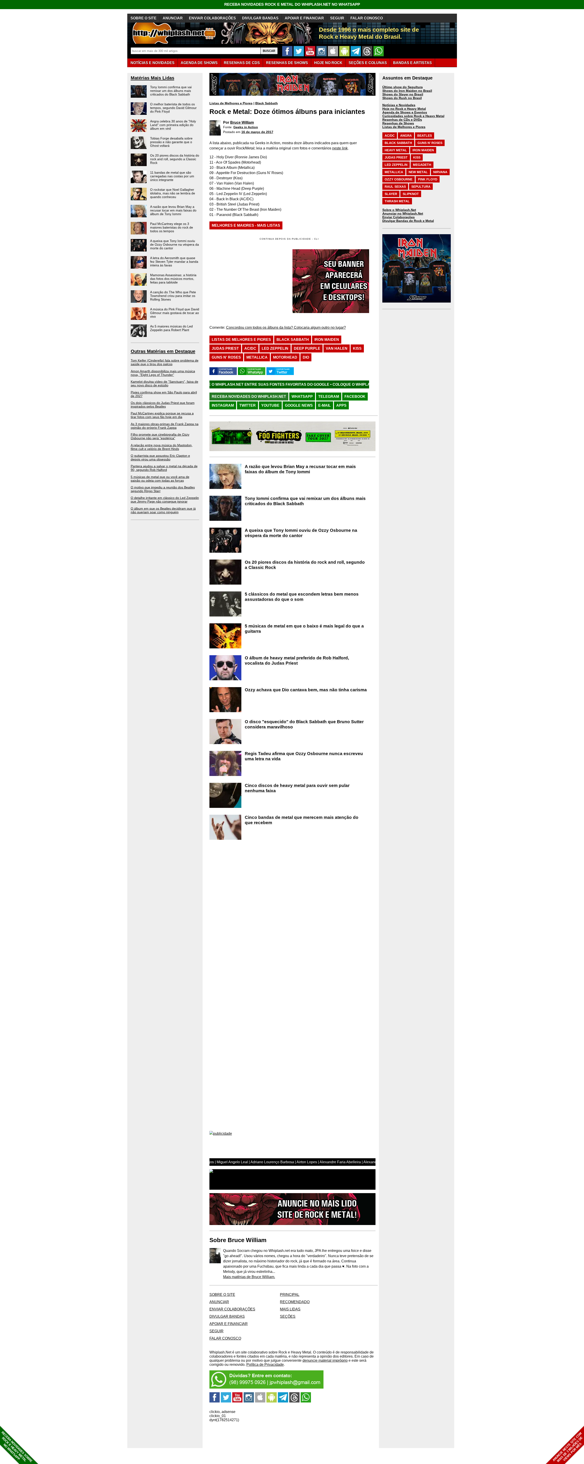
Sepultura (420, 186)
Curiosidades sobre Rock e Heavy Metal (413, 116)
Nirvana (440, 172)
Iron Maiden (326, 340)
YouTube (270, 405)
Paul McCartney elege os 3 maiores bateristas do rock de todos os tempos (171, 227)
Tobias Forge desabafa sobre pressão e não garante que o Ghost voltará (171, 141)
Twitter (247, 405)
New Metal (418, 172)
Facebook (354, 396)
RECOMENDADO (295, 1302)
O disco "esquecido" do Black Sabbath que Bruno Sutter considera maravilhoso (304, 724)
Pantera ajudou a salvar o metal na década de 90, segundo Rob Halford (164, 468)
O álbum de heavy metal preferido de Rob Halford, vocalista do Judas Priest (297, 660)
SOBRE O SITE (143, 18)
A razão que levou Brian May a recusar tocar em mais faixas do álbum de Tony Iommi (173, 210)
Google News (299, 405)
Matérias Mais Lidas (152, 77)
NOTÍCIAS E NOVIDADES (152, 63)
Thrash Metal (397, 201)
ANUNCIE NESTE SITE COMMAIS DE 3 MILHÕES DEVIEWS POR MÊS (567, 1447)
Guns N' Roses (226, 357)
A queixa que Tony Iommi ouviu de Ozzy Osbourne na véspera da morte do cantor (174, 244)
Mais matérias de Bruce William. (249, 1277)
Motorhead (285, 357)
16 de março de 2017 (257, 132)
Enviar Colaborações (398, 217)
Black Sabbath (266, 103)
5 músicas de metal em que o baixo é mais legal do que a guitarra (304, 629)
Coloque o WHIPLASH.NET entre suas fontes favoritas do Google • (321, 384)
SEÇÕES (368, 63)
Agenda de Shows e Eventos (404, 112)
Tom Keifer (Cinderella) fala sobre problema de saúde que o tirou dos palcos (164, 362)
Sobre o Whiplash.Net (399, 210)
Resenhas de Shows (398, 123)
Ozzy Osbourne (398, 179)
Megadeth (422, 165)
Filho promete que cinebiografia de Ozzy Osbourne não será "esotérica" (160, 436)
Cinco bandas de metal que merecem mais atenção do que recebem (301, 820)
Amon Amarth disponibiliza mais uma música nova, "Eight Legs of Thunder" (163, 373)
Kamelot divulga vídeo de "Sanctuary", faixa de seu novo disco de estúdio (164, 383)
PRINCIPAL (289, 1295)
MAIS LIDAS (290, 1309)
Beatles (424, 135)
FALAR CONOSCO (366, 18)
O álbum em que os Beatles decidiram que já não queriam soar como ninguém (163, 510)
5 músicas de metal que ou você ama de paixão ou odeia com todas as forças (160, 478)
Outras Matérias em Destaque (163, 351)
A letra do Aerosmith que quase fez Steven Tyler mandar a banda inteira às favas (174, 261)
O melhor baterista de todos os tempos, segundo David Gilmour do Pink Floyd (173, 107)
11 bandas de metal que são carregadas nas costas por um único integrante (172, 176)
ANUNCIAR (173, 18)
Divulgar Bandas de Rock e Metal (408, 221)
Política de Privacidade (265, 1364)
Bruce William (242, 122)
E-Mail (324, 405)
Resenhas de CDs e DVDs (402, 119)
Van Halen (336, 348)
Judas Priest (225, 348)
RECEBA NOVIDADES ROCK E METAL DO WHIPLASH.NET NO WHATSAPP (292, 4)
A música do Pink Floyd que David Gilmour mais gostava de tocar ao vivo (174, 312)
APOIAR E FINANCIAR (304, 18)
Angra (406, 135)
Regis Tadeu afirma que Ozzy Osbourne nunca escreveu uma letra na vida (304, 756)
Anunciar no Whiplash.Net (402, 213)
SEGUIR (337, 18)
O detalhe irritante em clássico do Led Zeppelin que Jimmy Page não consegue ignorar (165, 499)
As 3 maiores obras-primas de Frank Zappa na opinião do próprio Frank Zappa (164, 425)
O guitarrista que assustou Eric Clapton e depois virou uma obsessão (160, 457)
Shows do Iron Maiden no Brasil (407, 90)
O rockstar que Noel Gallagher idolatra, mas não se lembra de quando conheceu (172, 193)
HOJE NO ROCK (328, 63)
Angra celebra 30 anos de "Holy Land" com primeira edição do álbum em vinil (173, 124)
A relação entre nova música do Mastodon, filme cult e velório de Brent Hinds (162, 447)
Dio (306, 357)
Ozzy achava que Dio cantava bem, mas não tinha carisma (306, 689)
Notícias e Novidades (398, 105)
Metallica (257, 357)
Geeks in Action (245, 127)
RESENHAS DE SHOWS (287, 63)
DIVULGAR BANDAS (260, 18)
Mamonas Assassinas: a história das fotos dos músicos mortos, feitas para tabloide (173, 278)
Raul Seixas (395, 186)
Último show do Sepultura (402, 87)
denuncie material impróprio (325, 1360)
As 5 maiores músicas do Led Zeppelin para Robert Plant (171, 328)
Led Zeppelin (275, 348)
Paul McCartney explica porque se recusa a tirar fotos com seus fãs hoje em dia (162, 415)
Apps (341, 405)
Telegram (328, 396)
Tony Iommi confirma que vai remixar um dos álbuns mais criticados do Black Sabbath (171, 90)
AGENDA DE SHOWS (199, 63)
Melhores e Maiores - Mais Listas (246, 225)
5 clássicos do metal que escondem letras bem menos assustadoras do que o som (302, 597)
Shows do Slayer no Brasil (402, 94)
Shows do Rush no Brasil (402, 98)
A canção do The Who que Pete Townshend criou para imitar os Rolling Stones (173, 295)
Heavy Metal (396, 150)
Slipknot (411, 194)
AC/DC (250, 348)
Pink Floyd (427, 179)
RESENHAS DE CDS (242, 63)
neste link (340, 148)
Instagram (223, 405)
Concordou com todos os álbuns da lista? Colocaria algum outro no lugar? (286, 327)
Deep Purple (307, 348)
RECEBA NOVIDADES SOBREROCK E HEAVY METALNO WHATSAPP (17, 1447)
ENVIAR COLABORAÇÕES (212, 18)
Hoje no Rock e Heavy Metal (404, 108)
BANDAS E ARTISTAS (412, 63)
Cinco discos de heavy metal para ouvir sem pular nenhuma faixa (297, 788)
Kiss (357, 348)
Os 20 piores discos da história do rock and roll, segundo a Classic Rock (174, 159)
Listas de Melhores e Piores (231, 103)
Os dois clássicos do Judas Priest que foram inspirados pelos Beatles (163, 404)
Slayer (391, 194)
